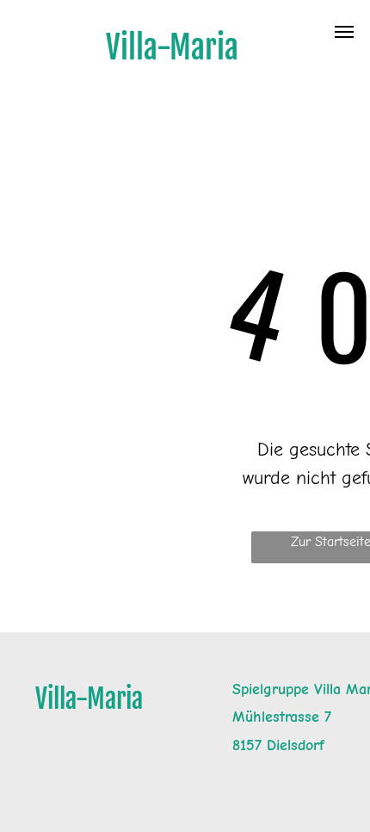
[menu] (344, 32)
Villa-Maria (89, 699)
